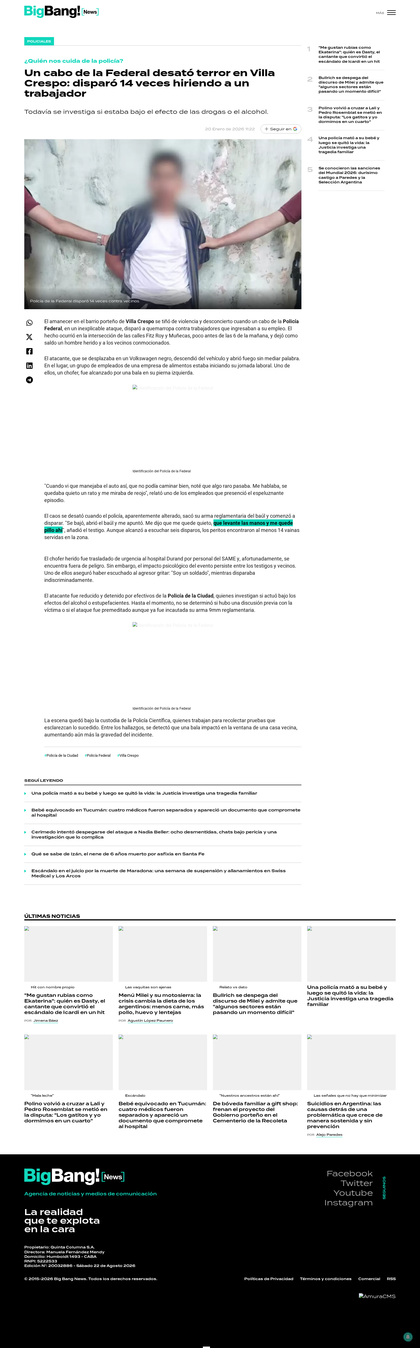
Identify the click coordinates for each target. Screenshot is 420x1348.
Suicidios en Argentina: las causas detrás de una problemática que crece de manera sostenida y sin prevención (345, 1115)
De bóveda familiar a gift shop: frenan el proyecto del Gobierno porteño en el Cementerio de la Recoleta (255, 1112)
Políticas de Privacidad (268, 1279)
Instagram (348, 1202)
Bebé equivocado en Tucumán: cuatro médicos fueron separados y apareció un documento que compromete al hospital (166, 813)
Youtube (353, 1192)
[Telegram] (29, 380)
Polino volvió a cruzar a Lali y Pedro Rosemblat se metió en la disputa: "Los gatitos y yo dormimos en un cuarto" (350, 115)
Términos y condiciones (326, 1279)
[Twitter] (29, 337)
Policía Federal (99, 755)
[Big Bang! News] (61, 12)
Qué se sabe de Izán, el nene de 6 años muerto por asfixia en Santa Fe (118, 854)
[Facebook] (29, 351)
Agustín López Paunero (150, 1020)
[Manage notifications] (408, 1336)
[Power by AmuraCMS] (377, 1296)
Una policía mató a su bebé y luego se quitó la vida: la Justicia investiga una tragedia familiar (144, 793)
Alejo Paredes (329, 1134)
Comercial (369, 1279)
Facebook (350, 1173)
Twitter (357, 1183)
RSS (391, 1279)
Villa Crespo (129, 755)
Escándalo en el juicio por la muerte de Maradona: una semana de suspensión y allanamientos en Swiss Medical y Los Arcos (158, 873)
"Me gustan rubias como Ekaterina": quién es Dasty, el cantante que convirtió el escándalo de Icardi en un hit (349, 54)
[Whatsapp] (29, 323)
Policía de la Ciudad (62, 755)
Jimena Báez (45, 1020)
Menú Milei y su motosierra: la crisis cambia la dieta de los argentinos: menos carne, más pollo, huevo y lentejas (161, 1004)
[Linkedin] (29, 366)
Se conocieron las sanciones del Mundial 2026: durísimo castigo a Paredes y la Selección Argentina (349, 175)
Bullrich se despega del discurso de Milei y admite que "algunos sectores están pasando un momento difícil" (351, 85)
